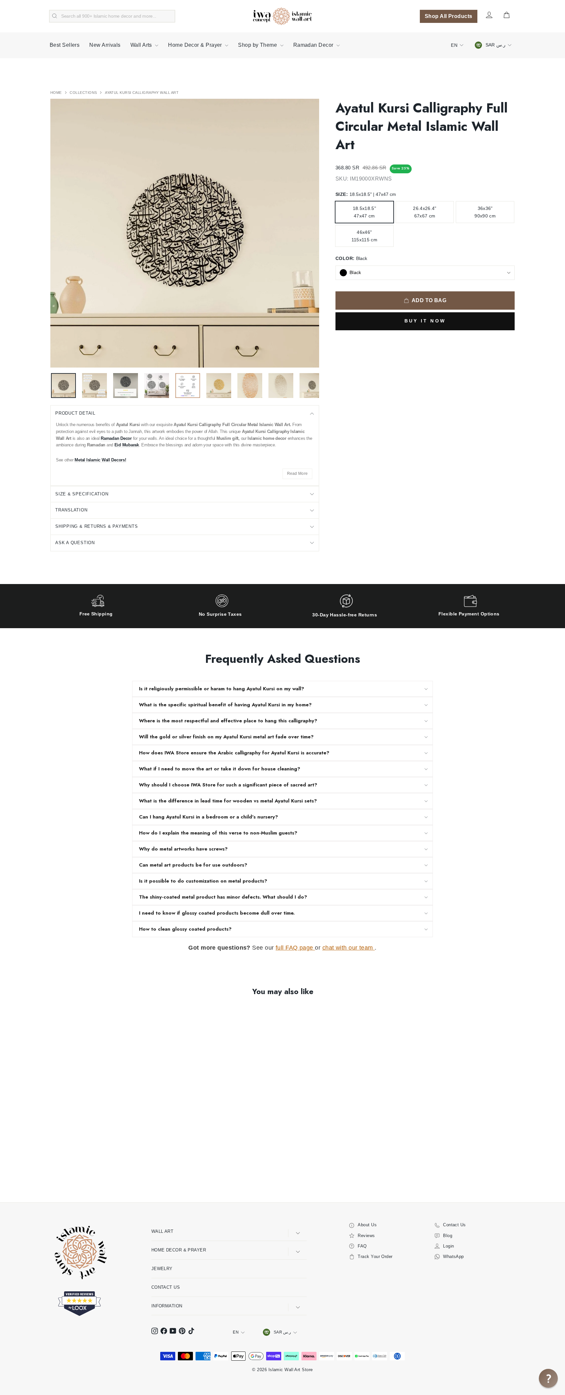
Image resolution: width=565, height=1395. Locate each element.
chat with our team (348, 947)
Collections (84, 93)
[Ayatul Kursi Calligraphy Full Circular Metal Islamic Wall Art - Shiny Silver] (99, 1164)
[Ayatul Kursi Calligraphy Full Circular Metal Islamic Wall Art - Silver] (72, 1164)
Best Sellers (64, 45)
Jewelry (162, 1268)
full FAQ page (295, 947)
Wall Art (162, 1231)
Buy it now (425, 320)
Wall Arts (142, 45)
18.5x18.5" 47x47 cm (364, 212)
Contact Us (165, 1287)
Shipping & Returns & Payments (96, 526)
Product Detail (75, 413)
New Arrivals (104, 45)
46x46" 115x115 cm (364, 236)
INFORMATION (166, 1305)
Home (56, 93)
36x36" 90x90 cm (485, 212)
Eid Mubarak (126, 444)
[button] (548, 1378)
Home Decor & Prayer (195, 45)
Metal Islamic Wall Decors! (100, 459)
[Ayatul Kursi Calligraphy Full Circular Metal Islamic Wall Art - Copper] (81, 1164)
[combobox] (112, 16)
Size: (365, 194)
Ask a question (75, 542)
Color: (351, 258)
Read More (297, 473)
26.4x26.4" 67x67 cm (425, 212)
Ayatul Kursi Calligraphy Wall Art (142, 93)
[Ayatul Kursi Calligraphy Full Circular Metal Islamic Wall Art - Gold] (63, 1164)
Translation (71, 510)
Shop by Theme (258, 45)
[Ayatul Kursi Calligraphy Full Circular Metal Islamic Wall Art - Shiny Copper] (108, 1164)
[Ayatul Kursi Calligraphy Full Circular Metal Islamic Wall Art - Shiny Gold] (90, 1164)
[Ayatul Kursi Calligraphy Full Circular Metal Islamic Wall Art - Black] (55, 1164)
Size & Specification (82, 493)
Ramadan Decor (314, 45)
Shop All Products (448, 16)
